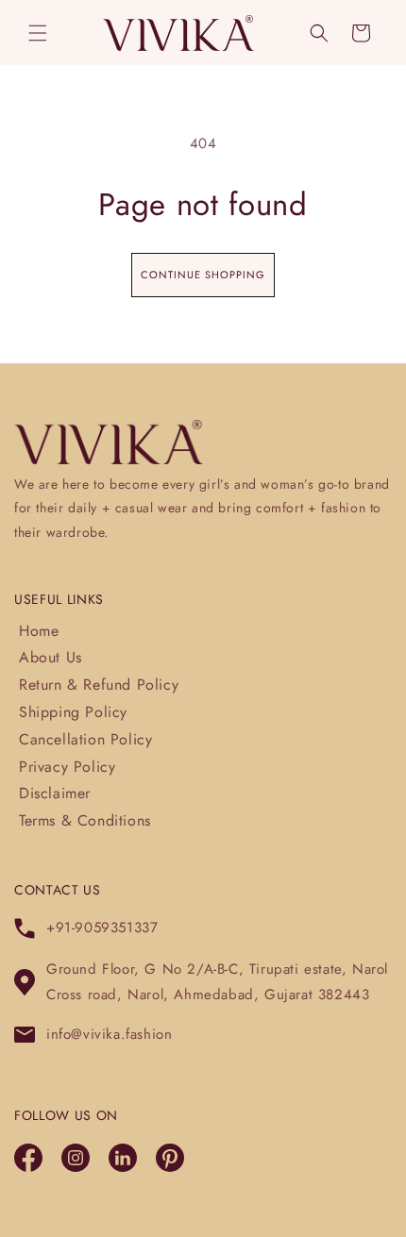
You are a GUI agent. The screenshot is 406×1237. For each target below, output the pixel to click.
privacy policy (67, 766)
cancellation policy (85, 739)
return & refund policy (98, 684)
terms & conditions (85, 820)
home (39, 631)
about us (50, 657)
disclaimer (55, 793)
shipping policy (73, 712)
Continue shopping (203, 274)
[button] (38, 33)
